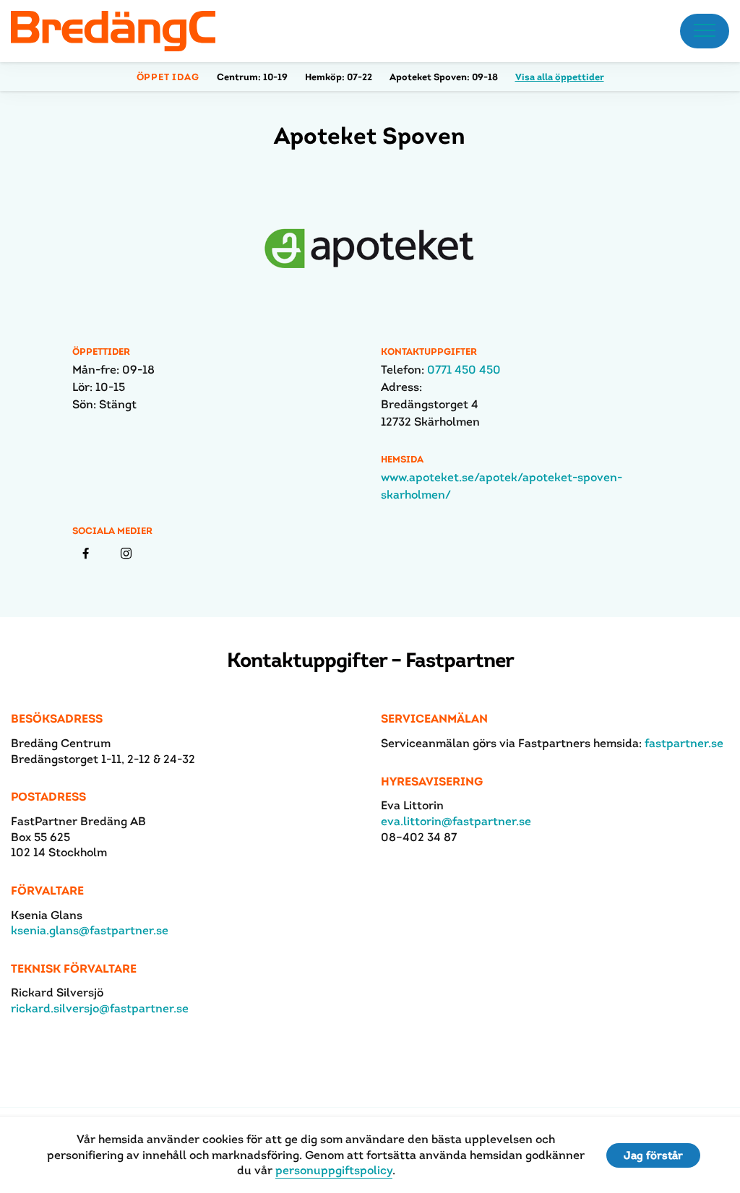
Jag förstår (653, 1155)
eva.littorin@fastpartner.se (456, 821)
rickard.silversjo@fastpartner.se (100, 1008)
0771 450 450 (464, 369)
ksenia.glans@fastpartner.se (89, 930)
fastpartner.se (684, 743)
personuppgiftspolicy (333, 1170)
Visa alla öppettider (559, 77)
